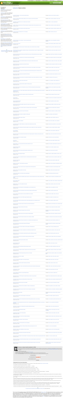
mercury (54, 319)
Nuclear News (15, 140)
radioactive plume (58, 279)
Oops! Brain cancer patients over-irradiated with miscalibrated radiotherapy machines (23, 306)
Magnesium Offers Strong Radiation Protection (19, 153)
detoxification (54, 246)
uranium (58, 256)
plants (49, 143)
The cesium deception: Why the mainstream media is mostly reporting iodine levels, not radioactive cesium (26, 200)
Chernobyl (55, 104)
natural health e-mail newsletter (7, 42)
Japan (54, 80)
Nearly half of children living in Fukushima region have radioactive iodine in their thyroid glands (25, 107)
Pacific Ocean (52, 54)
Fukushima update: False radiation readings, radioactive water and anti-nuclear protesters (24, 249)
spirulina (52, 262)
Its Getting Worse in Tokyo (16, 269)
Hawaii (49, 322)
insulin (58, 319)
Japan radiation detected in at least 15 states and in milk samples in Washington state (23, 226)
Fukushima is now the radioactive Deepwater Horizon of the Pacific (21, 210)
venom (54, 329)
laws (58, 193)
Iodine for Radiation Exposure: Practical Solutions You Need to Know (21, 295)
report (60, 28)
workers (59, 166)
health (57, 246)
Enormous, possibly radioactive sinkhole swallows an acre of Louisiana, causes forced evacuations (25, 18)
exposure (53, 213)
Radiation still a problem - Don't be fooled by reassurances (20, 163)
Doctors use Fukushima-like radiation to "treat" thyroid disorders (21, 259)
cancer (53, 97)
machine (54, 306)
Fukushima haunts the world (16, 43)
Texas (57, 18)
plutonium (54, 130)
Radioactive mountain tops (16, 160)
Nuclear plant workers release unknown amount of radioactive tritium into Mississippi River (24, 166)
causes (59, 18)
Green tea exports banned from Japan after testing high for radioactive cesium (23, 150)
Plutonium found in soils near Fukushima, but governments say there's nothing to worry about (24, 233)
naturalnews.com (3, 12)
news (57, 173)
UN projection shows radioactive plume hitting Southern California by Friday (22, 279)
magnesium (49, 153)
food (54, 31)
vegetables (53, 187)
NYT (61, 279)
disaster (57, 67)
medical (58, 57)
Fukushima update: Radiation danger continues (19, 117)
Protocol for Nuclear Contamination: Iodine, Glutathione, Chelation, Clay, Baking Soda (24, 285)
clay (54, 176)
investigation (47, 310)
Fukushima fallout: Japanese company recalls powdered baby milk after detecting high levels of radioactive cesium (27, 70)
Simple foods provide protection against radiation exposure (20, 239)
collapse (51, 173)
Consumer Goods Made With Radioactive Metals (19, 309)
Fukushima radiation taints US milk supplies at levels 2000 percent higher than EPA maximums (25, 190)
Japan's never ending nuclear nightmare (18, 120)
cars (48, 80)
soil (60, 143)
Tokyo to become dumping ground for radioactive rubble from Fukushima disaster (23, 94)
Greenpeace (56, 90)
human (54, 50)
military (51, 322)
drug (48, 343)
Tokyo (55, 94)
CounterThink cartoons (3, 9)
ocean (54, 67)
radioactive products (50, 342)
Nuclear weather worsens (16, 180)
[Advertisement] (29, 11)
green (50, 150)
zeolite (49, 246)
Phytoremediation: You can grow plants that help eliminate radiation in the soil (23, 143)
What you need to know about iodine (17, 292)
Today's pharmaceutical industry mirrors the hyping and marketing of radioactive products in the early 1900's (26, 342)
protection (52, 239)
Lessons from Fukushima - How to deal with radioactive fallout (21, 15)
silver (58, 54)
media (54, 216)
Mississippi (56, 166)
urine (53, 137)
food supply (57, 282)
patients (60, 57)
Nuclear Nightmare (15, 130)
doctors (57, 259)
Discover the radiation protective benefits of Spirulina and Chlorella (21, 262)
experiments (53, 302)
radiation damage (58, 223)
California (55, 28)
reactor (52, 50)
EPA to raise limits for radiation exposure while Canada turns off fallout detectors (23, 213)
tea (48, 150)
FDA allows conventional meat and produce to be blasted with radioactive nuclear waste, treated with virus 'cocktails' (27, 77)
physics (61, 216)
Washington (55, 226)
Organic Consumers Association (44, 363)
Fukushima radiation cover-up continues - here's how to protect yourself (22, 40)
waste (57, 94)
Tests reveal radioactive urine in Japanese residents (19, 137)
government (53, 173)
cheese (58, 309)
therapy (56, 329)
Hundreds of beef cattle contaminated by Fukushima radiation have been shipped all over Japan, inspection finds (27, 127)
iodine (52, 15)
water (53, 114)
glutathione (55, 153)
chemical (60, 43)
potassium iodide (55, 292)
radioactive (15, 8)
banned (57, 150)
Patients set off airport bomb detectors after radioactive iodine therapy (21, 332)
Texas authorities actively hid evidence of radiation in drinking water (21, 114)
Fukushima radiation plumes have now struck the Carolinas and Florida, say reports (23, 236)
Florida (55, 236)
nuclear (49, 43)
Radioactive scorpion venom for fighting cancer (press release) (21, 329)
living (55, 137)
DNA (52, 223)
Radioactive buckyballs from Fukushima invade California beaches (21, 28)
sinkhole (49, 18)
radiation (57, 15)
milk (58, 70)
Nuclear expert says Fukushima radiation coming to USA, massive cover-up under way (24, 104)
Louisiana (52, 18)
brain (58, 306)
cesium (57, 70)
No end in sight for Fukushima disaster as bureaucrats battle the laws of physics (23, 193)
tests (51, 137)
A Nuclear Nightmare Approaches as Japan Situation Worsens (21, 272)
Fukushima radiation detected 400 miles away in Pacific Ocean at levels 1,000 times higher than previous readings (27, 54)
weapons (58, 322)
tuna (55, 31)
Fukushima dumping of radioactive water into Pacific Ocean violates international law (23, 203)
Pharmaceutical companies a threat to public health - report (11, 5)
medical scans (55, 57)
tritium (49, 166)
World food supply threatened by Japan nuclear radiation (20, 282)
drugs (50, 343)
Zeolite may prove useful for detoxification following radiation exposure (22, 246)
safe (56, 272)
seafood (54, 90)
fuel (55, 269)
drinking (55, 114)
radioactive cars (57, 80)
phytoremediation (55, 143)
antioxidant (49, 223)
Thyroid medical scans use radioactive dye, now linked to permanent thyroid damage (23, 57)
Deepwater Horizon (57, 210)
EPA (57, 114)
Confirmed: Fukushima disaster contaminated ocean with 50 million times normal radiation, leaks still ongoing (26, 67)
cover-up (52, 40)
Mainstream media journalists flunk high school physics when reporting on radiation (23, 216)
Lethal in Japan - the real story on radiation (18, 256)
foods (54, 239)
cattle (49, 127)
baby (52, 70)
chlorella (54, 262)
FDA (53, 77)
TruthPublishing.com (3, 16)
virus (56, 77)
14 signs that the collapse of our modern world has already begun (21, 173)
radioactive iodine (59, 97)
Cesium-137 (59, 50)
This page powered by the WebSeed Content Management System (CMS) (6, 51)
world (58, 160)
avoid (56, 187)
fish (57, 200)
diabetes (52, 319)
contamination (57, 163)
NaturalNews (55, 40)
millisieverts (51, 216)
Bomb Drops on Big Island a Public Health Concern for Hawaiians (21, 322)
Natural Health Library (4, 27)
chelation (59, 285)
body (57, 262)
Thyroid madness (15, 97)
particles (49, 130)
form (58, 295)
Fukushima (54, 15)
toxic (58, 130)
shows (52, 279)
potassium (51, 292)
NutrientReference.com (4, 38)
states (58, 226)
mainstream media (57, 216)
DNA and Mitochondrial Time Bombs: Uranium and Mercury (20, 319)
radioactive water (60, 203)
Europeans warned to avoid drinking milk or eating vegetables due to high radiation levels (24, 187)
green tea (54, 150)
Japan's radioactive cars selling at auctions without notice (20, 80)
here (43, 396)
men (58, 117)
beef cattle (53, 127)
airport (59, 332)
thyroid (49, 57)
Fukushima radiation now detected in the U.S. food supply (20, 31)
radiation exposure (60, 239)
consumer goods (53, 309)
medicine (57, 43)
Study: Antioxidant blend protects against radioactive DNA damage (21, 223)
